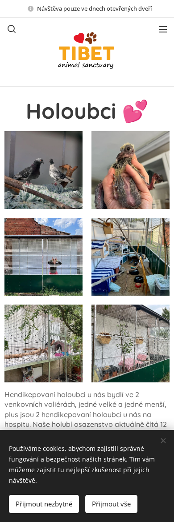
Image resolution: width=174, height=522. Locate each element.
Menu (163, 29)
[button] (11, 29)
